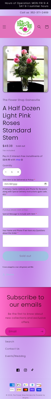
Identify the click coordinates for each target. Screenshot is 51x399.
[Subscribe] (42, 331)
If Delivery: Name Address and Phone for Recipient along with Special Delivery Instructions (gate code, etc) (25, 191)
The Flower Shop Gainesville (24, 395)
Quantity (7, 165)
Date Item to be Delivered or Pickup (19, 179)
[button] (4, 27)
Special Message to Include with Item (20, 214)
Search (9, 341)
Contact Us (12, 348)
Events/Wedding (15, 356)
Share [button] (10, 274)
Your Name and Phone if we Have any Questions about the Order (24, 231)
